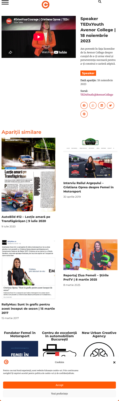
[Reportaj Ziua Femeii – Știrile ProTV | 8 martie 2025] (90, 254)
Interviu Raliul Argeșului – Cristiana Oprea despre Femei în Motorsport (88, 187)
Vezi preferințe (59, 393)
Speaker (88, 73)
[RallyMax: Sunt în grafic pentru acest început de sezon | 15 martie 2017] (29, 269)
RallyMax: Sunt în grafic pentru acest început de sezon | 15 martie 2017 (28, 309)
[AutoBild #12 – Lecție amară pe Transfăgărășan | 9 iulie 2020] (29, 174)
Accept (59, 385)
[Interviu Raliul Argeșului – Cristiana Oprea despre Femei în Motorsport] (90, 157)
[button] (114, 362)
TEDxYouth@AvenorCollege (96, 94)
